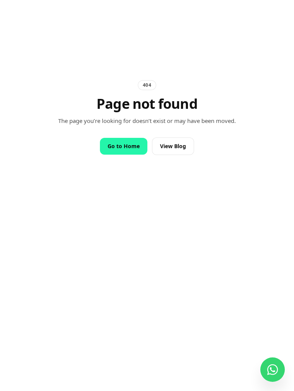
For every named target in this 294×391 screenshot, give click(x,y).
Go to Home (124, 146)
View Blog (173, 146)
